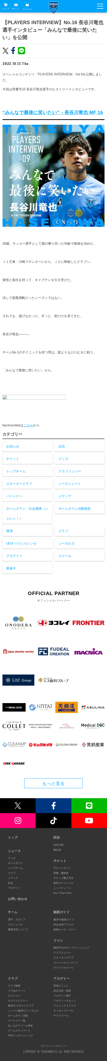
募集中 (11, 568)
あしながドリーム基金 (20, 1025)
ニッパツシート (62, 888)
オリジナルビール (63, 967)
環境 (9, 531)
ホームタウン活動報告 (74, 508)
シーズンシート (69, 484)
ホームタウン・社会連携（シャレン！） (27, 513)
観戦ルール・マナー (65, 929)
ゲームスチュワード (19, 1030)
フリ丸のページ (16, 990)
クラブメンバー (69, 471)
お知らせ (12, 446)
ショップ (5, 9)
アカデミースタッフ (65, 1000)
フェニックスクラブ (65, 1005)
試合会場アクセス (63, 924)
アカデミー (14, 556)
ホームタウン (15, 863)
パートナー (14, 496)
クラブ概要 (14, 985)
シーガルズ (66, 543)
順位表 (57, 849)
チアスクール (61, 1015)
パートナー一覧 (16, 1020)
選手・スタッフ (16, 919)
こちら (28, 425)
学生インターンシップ (20, 1035)
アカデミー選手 (62, 995)
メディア (64, 496)
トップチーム (16, 471)
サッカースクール (63, 1010)
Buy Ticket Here (63, 893)
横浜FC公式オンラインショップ (71, 947)
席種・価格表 (61, 873)
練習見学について (18, 929)
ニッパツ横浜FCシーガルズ (23, 1010)
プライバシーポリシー (53, 1045)
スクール (64, 556)
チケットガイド (62, 868)
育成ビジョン (61, 985)
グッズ (63, 459)
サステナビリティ (18, 1000)
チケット (16, 9)
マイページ (27, 9)
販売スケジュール (63, 883)
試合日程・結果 (62, 990)
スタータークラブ (19, 484)
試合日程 (58, 844)
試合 (61, 446)
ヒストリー (14, 995)
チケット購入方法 (63, 878)
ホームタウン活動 (18, 1015)
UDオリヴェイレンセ (21, 543)
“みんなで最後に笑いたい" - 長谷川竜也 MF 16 (52, 112)
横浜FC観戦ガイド (64, 919)
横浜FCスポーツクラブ (21, 1005)
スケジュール (15, 924)
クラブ (63, 531)
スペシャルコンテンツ (66, 962)
